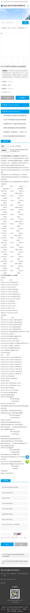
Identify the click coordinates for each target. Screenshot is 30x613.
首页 (9, 28)
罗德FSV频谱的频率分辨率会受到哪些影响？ (16, 128)
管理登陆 (25, 609)
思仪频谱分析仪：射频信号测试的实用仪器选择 (16, 123)
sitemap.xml (20, 611)
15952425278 (27, 457)
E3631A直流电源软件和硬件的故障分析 (14, 136)
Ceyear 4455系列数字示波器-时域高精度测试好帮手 (16, 119)
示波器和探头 (21, 28)
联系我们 (22, 97)
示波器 (27, 28)
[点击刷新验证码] (17, 534)
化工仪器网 (13, 611)
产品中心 (14, 28)
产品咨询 (7, 97)
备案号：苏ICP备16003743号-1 (14, 609)
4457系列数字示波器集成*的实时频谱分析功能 (16, 115)
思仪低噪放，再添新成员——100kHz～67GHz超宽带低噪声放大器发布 (16, 132)
